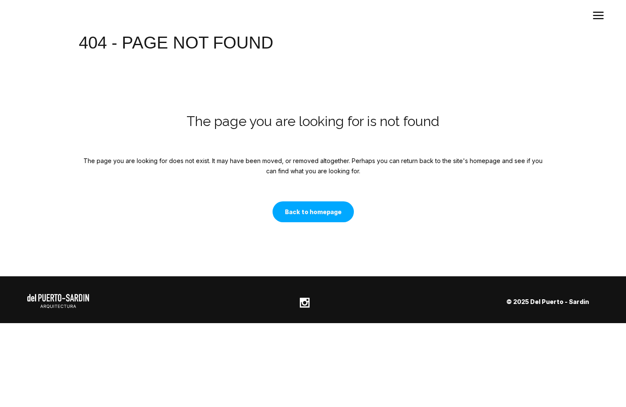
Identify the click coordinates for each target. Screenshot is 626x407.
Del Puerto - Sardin (559, 301)
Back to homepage (313, 211)
